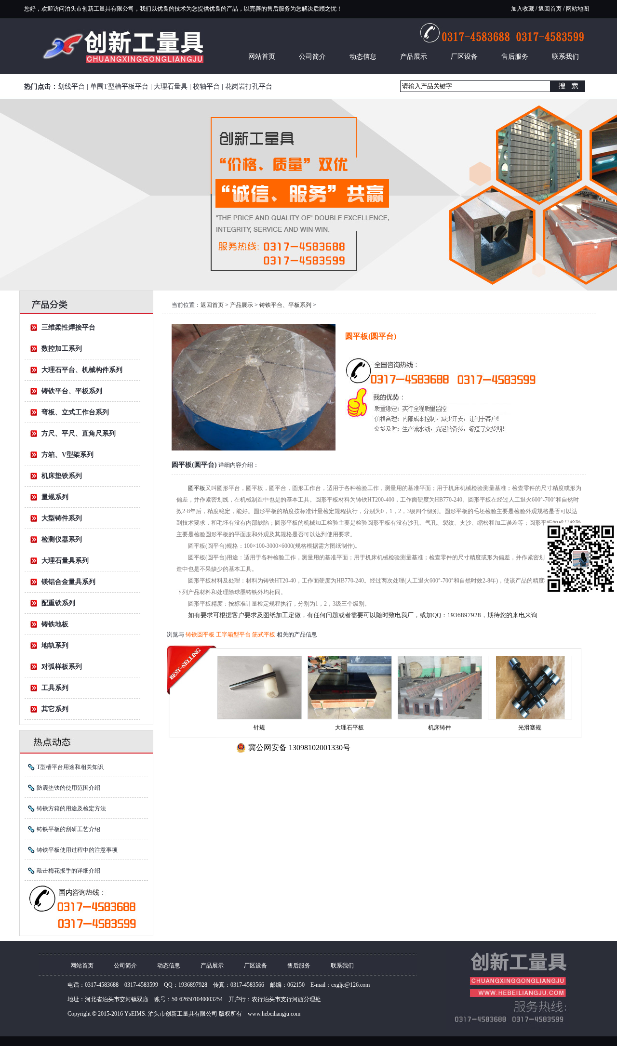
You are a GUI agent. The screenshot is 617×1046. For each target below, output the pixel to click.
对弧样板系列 (61, 666)
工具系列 (54, 687)
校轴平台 (206, 86)
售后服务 (514, 56)
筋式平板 (264, 634)
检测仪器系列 (61, 539)
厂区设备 (464, 56)
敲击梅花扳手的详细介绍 (68, 870)
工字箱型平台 (234, 634)
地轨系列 (54, 645)
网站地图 (576, 8)
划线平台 (71, 86)
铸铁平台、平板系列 (71, 391)
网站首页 (261, 56)
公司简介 (312, 56)
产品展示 (413, 56)
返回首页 (550, 8)
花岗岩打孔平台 (248, 86)
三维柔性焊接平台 (68, 327)
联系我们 (565, 56)
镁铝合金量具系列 (68, 581)
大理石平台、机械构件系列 (81, 369)
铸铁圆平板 (201, 634)
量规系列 (54, 497)
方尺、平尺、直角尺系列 (78, 433)
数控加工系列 (61, 348)
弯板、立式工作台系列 (75, 412)
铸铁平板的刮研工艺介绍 (68, 829)
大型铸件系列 (61, 518)
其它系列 (54, 709)
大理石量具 (171, 86)
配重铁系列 (58, 603)
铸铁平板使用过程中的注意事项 (77, 850)
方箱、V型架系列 (67, 454)
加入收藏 (522, 8)
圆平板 (196, 488)
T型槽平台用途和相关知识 (70, 767)
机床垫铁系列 (61, 475)
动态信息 (362, 56)
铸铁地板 (54, 624)
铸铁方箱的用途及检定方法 (71, 808)
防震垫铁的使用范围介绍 (68, 787)
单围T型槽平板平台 (119, 86)
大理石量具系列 (65, 560)
